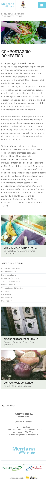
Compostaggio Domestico (14, 16)
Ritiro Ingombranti (8, 275)
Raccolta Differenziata (10, 268)
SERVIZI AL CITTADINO (12, 263)
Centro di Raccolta (9, 272)
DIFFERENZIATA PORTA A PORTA (20, 248)
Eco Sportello (6, 298)
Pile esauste (6, 294)
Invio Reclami (6, 301)
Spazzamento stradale (10, 281)
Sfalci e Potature (8, 285)
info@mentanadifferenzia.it (27, 435)
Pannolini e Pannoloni (10, 278)
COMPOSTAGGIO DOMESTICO (18, 383)
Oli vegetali (5, 291)
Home (3, 14)
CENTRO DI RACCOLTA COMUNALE (21, 339)
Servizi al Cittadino (16, 14)
